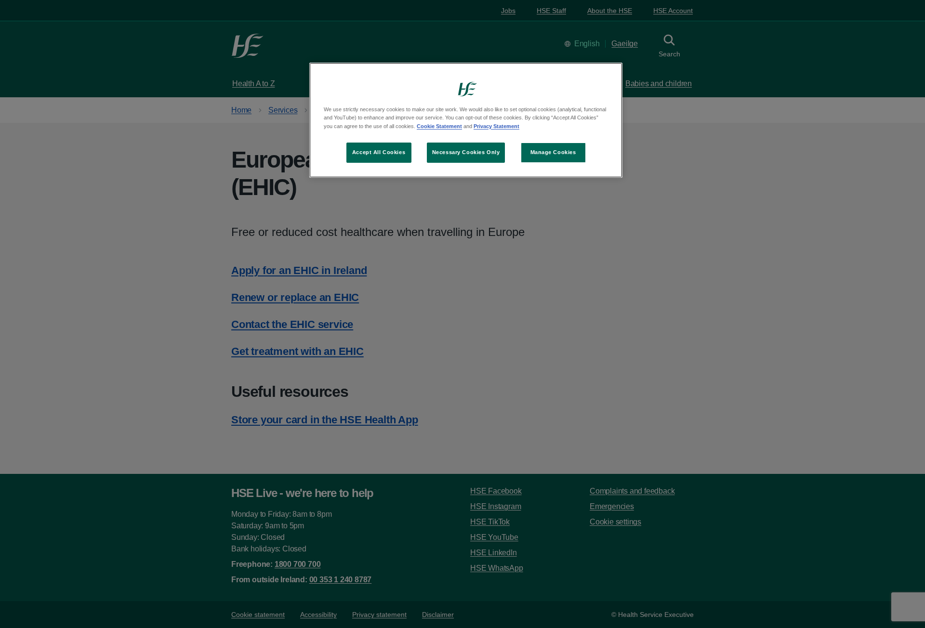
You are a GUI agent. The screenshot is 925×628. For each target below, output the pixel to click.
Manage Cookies (553, 152)
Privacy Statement (496, 126)
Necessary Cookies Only (466, 152)
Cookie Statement (439, 126)
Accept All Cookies (378, 152)
